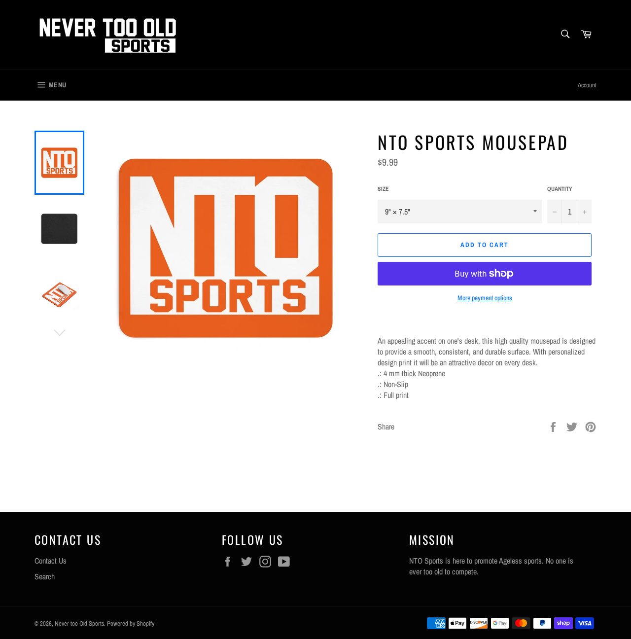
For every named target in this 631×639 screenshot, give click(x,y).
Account (587, 85)
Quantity (559, 189)
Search (45, 576)
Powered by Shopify (130, 623)
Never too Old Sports (79, 623)
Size (383, 189)
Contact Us (51, 560)
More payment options (484, 297)
